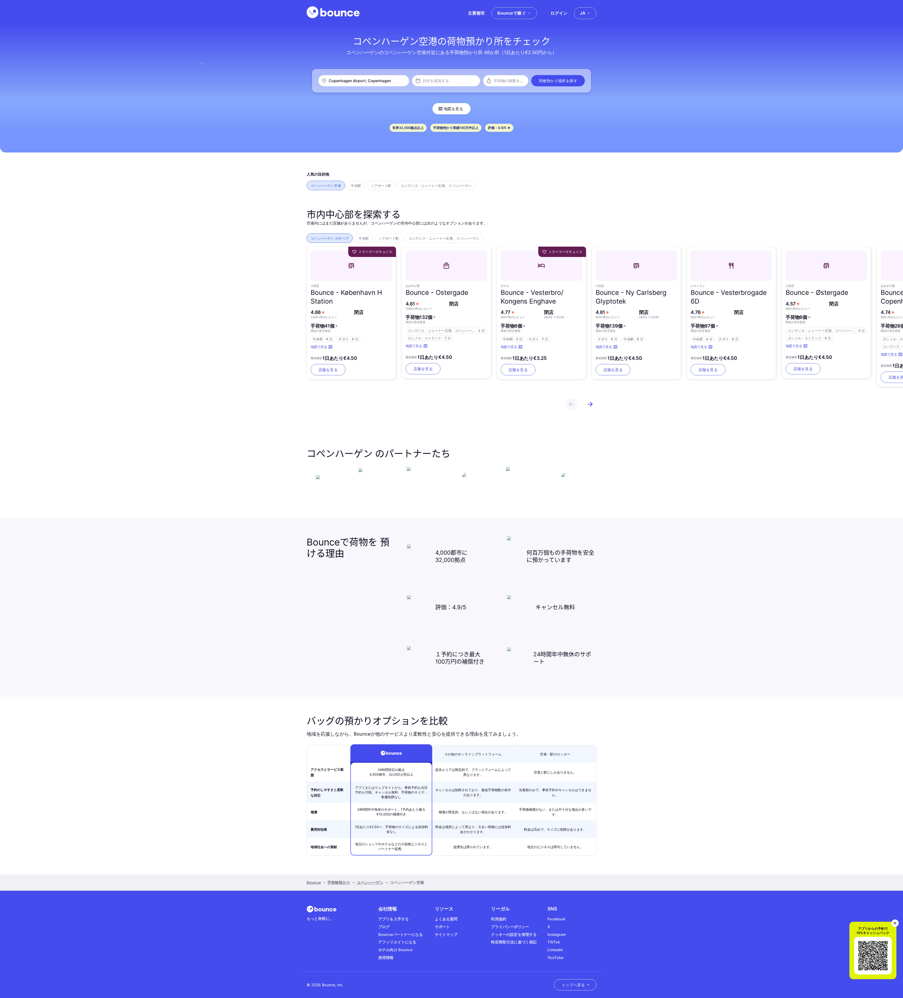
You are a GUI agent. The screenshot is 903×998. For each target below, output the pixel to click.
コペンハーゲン (370, 882)
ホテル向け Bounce (395, 949)
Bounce (314, 882)
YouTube (555, 957)
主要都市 (476, 13)
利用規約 (498, 919)
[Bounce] (333, 12)
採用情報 (386, 957)
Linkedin (555, 949)
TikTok (553, 942)
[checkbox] (326, 185)
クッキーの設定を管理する (514, 934)
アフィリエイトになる (397, 942)
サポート (442, 926)
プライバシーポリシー (510, 926)
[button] (558, 80)
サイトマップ (446, 934)
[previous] (571, 404)
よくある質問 (446, 919)
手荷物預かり (338, 882)
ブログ (384, 926)
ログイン (559, 13)
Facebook (556, 919)
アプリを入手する (393, 919)
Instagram (556, 934)
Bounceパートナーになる (400, 934)
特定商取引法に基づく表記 (514, 942)
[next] (590, 404)
